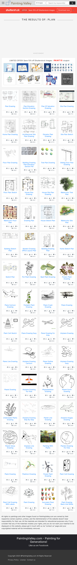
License (23, 560)
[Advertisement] (39, 37)
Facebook (43, 545)
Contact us (31, 560)
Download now (64, 10)
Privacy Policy (13, 560)
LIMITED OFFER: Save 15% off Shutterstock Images (30, 60)
